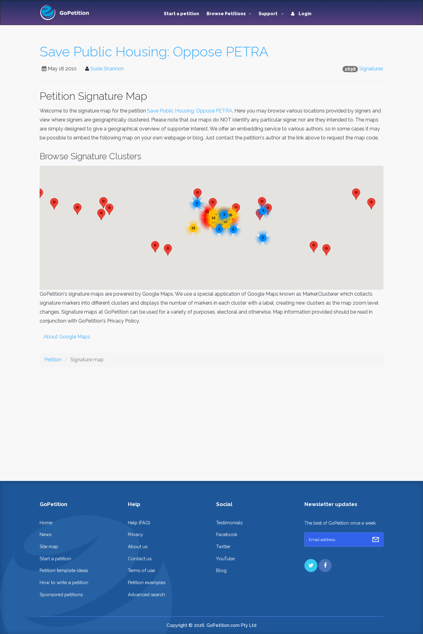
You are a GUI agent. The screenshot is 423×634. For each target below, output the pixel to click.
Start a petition (181, 13)
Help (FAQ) (139, 522)
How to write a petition (64, 582)
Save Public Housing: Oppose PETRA (154, 51)
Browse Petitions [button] (226, 13)
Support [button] (268, 13)
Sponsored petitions (61, 594)
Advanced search (146, 594)
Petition (53, 360)
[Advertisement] (211, 419)
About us (137, 546)
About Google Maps (67, 337)
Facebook (227, 534)
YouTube (225, 558)
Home (46, 522)
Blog (221, 570)
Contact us (139, 558)
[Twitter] (310, 565)
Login (305, 13)
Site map (49, 546)
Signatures (371, 69)
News (45, 534)
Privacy (135, 534)
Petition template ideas (64, 570)
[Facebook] (325, 565)
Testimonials (229, 522)
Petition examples (146, 582)
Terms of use (141, 570)
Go (375, 539)
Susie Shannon (107, 69)
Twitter (223, 546)
